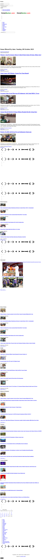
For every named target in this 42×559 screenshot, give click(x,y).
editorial (3, 536)
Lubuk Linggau (5, 529)
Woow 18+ (4, 534)
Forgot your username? (6, 9)
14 (8, 514)
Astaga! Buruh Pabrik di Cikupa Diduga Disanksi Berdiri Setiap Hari (18, 112)
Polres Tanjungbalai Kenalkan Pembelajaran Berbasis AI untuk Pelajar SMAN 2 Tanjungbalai (16, 207)
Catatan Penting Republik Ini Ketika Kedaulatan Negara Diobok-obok (12, 473)
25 (2, 516)
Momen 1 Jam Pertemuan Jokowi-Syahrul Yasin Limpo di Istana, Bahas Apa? (20, 54)
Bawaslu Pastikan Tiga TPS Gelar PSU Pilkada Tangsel (10, 361)
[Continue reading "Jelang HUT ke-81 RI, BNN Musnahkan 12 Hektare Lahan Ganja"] (3, 435)
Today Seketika (4, 537)
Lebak (3, 522)
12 (4, 514)
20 (6, 515)
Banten (3, 527)
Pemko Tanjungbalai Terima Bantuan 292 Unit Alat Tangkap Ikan (12, 222)
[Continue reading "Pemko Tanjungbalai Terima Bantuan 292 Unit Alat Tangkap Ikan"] (3, 220)
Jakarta (3, 528)
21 (8, 515)
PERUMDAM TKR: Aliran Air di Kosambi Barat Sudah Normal (13, 276)
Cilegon (3, 521)
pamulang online (23, 556)
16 (11, 514)
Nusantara (4, 530)
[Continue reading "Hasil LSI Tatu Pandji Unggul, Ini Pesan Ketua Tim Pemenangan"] (3, 376)
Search (2, 32)
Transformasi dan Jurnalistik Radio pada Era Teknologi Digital (11, 490)
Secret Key (2, 5)
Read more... (2, 70)
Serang (3, 520)
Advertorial (4, 539)
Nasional (5, 69)
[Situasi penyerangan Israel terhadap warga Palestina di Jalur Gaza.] (8, 103)
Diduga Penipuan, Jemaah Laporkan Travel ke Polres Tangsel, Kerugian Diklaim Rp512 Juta (16, 314)
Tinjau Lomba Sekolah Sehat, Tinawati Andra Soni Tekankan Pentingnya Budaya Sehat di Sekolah (17, 343)
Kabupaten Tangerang (8, 146)
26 (4, 516)
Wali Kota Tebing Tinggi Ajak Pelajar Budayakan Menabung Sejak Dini (13, 236)
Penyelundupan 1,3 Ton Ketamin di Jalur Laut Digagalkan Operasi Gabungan (14, 443)
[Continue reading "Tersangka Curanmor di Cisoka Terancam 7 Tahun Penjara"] (3, 405)
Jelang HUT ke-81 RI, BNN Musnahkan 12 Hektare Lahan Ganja (11, 437)
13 (6, 514)
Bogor (3, 526)
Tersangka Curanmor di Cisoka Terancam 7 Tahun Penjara (10, 407)
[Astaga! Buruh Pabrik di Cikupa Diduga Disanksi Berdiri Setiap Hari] (8, 122)
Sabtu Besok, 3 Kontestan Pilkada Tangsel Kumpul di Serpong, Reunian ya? (13, 354)
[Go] (0, 32)
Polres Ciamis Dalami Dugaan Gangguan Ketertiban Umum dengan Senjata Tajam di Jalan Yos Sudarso (18, 400)
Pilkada (3, 538)
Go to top (1, 558)
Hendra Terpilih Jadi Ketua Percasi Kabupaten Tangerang (15, 132)
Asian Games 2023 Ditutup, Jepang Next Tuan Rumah (14, 73)
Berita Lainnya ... (3, 289)
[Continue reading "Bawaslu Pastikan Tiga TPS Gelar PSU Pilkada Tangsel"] (3, 359)
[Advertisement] (21, 40)
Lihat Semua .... (3, 422)
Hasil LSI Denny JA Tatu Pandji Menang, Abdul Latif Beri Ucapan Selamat (13, 370)
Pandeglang (4, 523)
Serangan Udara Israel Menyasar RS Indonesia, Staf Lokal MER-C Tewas (19, 93)
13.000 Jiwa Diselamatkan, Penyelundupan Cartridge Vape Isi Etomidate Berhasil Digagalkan (16, 450)
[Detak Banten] (15, 14)
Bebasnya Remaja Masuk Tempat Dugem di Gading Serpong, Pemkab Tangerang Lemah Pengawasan (18, 466)
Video (3, 540)
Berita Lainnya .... (3, 239)
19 (4, 515)
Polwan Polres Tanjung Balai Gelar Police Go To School (10, 229)
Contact (3, 543)
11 (2, 514)
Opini (3, 531)
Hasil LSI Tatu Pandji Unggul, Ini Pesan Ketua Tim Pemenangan (11, 378)
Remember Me (3, 6)
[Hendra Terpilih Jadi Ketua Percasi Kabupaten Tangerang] (8, 142)
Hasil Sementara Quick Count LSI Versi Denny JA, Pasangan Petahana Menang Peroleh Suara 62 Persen (18, 386)
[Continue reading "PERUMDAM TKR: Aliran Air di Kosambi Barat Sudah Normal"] (12, 287)
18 (2, 515)
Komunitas (4, 533)
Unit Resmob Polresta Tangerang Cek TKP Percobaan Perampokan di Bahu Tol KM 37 (15, 414)
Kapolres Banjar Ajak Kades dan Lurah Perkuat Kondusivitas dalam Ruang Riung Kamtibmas (17, 456)
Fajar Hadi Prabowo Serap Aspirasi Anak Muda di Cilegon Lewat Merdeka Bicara (14, 497)
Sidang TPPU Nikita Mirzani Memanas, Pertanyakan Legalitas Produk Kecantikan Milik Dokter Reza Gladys (19, 420)
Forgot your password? (6, 10)
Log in (2, 7)
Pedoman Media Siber (6, 542)
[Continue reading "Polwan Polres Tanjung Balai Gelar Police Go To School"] (3, 227)
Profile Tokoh (4, 532)
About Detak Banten (5, 541)
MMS (3, 535)
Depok (3, 525)
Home (3, 519)
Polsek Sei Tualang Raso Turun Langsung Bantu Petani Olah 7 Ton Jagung (13, 214)
